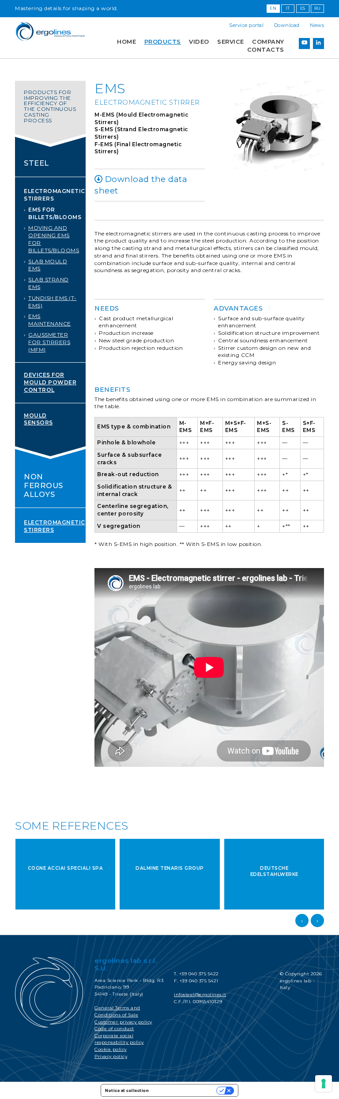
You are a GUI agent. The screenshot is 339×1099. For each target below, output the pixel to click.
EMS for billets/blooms (54, 213)
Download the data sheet (140, 185)
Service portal (246, 25)
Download (287, 25)
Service (230, 41)
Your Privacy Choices (185, 1090)
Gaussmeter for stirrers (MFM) (49, 342)
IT (288, 8)
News (317, 25)
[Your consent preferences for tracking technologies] (323, 1083)
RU (317, 8)
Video (199, 41)
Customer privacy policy (123, 1022)
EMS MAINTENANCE (49, 320)
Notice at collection (127, 1090)
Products (162, 41)
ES (302, 8)
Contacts (265, 49)
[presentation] (302, 920)
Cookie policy (110, 1049)
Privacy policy (110, 1056)
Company (268, 41)
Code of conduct (114, 1028)
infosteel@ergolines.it (200, 994)
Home (126, 41)
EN (273, 8)
